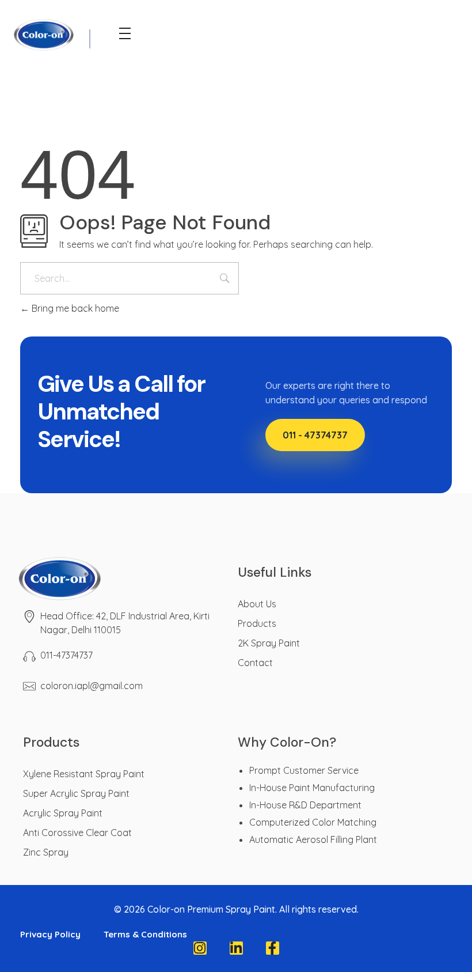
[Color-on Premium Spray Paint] (98, 578)
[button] (315, 435)
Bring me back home (74, 308)
